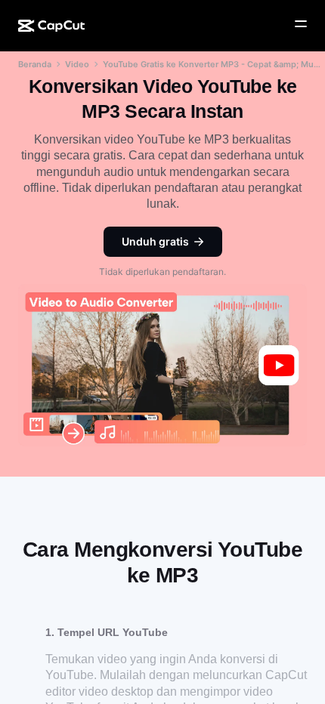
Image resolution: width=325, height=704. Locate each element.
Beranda (34, 64)
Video (77, 64)
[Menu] (301, 24)
